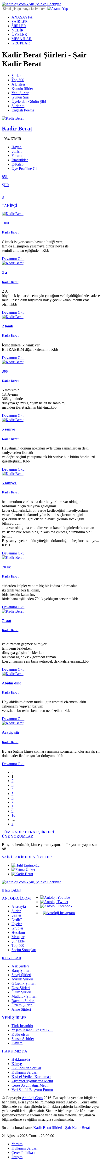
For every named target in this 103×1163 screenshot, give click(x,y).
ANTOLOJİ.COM (16, 898)
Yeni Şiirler (20, 93)
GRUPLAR (20, 43)
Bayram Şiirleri (22, 1001)
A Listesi (18, 84)
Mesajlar (17, 937)
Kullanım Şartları (24, 1072)
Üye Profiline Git (24, 168)
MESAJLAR (21, 39)
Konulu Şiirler (22, 88)
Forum (16, 156)
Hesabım (18, 932)
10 (13, 815)
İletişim (17, 1157)
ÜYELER (19, 34)
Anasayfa (18, 907)
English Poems (22, 110)
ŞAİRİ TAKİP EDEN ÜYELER (27, 857)
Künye (16, 1064)
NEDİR (17, 30)
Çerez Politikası (23, 1153)
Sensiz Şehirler (22, 1039)
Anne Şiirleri (21, 1009)
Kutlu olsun (20, 1034)
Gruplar (17, 928)
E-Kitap (17, 164)
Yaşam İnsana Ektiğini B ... (32, 1030)
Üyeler (16, 924)
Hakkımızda (20, 1059)
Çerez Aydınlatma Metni (29, 1085)
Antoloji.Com (32, 1098)
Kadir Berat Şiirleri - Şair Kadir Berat (61, 1128)
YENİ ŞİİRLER (14, 1017)
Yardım (17, 1144)
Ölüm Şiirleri (21, 992)
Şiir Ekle (18, 941)
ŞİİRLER (18, 26)
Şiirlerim (17, 106)
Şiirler (16, 76)
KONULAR (11, 958)
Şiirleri (16, 151)
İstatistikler (19, 160)
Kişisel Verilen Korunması (31, 1077)
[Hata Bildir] (11, 890)
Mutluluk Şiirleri (23, 996)
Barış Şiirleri (20, 970)
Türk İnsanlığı (22, 1026)
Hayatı (16, 147)
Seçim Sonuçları (23, 950)
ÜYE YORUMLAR (17, 836)
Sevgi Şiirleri (21, 975)
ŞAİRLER (19, 21)
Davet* (17, 1043)
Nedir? (16, 919)
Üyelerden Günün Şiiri (28, 101)
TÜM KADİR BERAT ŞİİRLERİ (28, 832)
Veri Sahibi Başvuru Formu (32, 1090)
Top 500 (17, 80)
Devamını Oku (13, 259)
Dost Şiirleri (20, 988)
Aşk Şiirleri (20, 966)
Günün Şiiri (20, 97)
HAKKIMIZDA (14, 1051)
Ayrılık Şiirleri (22, 979)
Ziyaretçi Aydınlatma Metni (32, 1081)
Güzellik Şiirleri (23, 983)
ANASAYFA (22, 17)
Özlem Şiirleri (22, 1005)
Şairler (16, 915)
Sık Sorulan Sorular (26, 1068)
